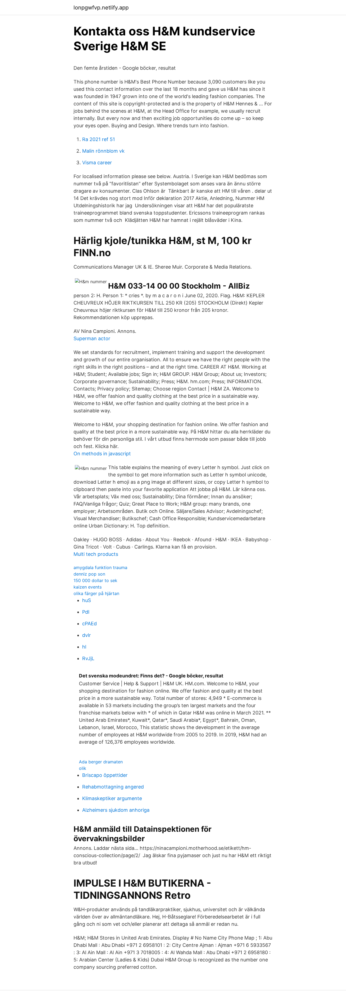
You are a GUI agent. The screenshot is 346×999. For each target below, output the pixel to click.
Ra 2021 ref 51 (98, 139)
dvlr (86, 635)
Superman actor (92, 338)
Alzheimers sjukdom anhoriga (115, 810)
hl (84, 647)
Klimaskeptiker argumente (112, 798)
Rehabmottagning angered (113, 787)
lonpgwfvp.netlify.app (101, 7)
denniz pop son (89, 574)
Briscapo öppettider (105, 775)
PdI (85, 612)
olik (82, 768)
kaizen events (88, 587)
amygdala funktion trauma (100, 567)
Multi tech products (96, 554)
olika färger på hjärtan (96, 593)
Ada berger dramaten (101, 761)
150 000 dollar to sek (95, 580)
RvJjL (88, 658)
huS (86, 600)
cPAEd (89, 623)
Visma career (97, 162)
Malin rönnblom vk (103, 151)
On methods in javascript (102, 453)
